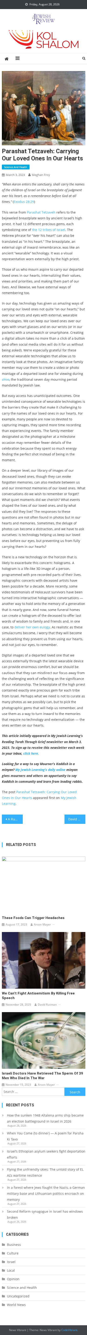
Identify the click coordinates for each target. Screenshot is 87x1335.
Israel (11, 1262)
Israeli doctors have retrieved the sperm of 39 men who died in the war (42, 1075)
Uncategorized (18, 1296)
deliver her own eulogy (32, 627)
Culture (13, 1253)
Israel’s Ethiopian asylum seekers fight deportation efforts (46, 1154)
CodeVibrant (69, 1330)
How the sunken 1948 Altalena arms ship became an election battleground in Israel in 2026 (45, 1118)
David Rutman (47, 1005)
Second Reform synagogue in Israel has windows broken (45, 1214)
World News (16, 1305)
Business (14, 1244)
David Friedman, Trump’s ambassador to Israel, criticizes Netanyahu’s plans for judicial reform (76, 819)
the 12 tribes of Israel (48, 229)
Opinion (13, 1279)
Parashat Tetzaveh (41, 212)
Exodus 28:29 (24, 201)
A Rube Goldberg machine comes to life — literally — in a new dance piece (15, 819)
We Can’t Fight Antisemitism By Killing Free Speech (38, 995)
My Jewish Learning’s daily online (40, 769)
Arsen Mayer (42, 924)
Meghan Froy (41, 175)
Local (11, 1270)
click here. (31, 753)
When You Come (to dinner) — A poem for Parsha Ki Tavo (45, 1136)
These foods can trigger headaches (33, 918)
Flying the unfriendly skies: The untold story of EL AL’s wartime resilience (45, 1172)
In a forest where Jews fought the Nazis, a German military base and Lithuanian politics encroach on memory (46, 1193)
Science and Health (15, 167)
